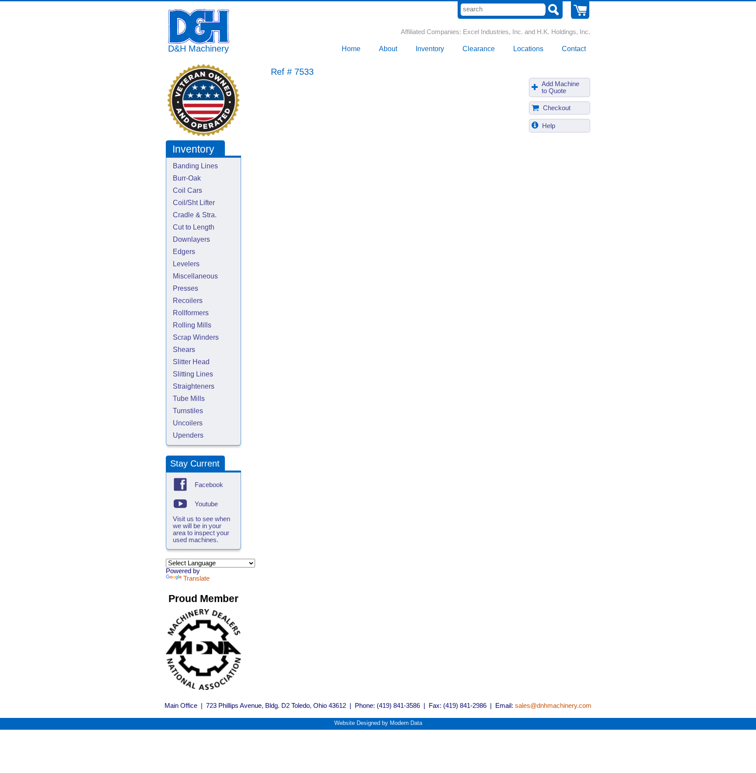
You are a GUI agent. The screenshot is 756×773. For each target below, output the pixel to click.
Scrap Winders (196, 337)
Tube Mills (189, 398)
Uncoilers (188, 423)
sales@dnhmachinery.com (553, 705)
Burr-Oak (187, 178)
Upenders (188, 435)
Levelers (186, 264)
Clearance (478, 48)
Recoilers (188, 300)
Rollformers (191, 313)
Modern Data (406, 723)
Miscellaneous (195, 276)
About (388, 48)
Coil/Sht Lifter (194, 202)
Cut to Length (193, 227)
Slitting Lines (193, 374)
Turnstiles (188, 410)
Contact (574, 48)
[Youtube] (180, 503)
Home (351, 48)
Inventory (430, 48)
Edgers (184, 251)
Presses (185, 288)
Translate (196, 578)
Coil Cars (187, 190)
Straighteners (193, 386)
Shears (184, 349)
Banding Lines (195, 166)
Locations (528, 48)
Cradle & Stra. (195, 215)
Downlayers (191, 239)
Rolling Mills (192, 325)
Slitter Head (191, 362)
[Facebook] (180, 484)
